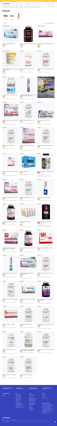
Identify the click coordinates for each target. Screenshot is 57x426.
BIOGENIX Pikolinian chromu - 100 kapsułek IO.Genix (45, 171)
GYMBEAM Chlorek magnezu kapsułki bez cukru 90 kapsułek (45, 273)
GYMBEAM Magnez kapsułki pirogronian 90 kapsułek (45, 349)
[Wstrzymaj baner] (52, 1)
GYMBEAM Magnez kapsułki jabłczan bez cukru (27, 197)
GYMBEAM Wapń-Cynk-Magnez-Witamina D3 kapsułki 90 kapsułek (45, 325)
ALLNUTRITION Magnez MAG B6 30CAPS (8, 43)
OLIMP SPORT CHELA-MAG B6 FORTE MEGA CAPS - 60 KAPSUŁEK (45, 44)
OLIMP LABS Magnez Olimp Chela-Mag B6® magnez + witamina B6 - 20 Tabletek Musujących (28, 95)
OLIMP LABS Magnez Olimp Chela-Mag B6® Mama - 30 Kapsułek (10, 120)
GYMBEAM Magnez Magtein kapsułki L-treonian (27, 120)
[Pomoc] (50, 4)
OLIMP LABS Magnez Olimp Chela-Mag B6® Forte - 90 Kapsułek (28, 248)
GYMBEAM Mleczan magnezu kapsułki (8, 145)
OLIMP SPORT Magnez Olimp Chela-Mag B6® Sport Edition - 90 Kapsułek (45, 299)
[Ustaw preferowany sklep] (48, 4)
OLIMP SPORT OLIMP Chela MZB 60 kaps (43, 120)
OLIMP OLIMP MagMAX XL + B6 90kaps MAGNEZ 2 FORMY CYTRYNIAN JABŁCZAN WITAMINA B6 (27, 350)
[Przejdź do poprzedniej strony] (26, 382)
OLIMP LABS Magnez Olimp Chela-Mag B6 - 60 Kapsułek (27, 146)
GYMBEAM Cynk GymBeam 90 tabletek (8, 349)
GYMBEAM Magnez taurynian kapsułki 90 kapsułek (45, 145)
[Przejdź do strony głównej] (6, 3)
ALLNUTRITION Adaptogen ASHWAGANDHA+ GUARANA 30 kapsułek (27, 273)
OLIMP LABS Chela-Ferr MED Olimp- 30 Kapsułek (44, 247)
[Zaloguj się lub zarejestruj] (52, 4)
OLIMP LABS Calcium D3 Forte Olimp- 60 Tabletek (27, 299)
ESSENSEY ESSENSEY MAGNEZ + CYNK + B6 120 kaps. (28, 43)
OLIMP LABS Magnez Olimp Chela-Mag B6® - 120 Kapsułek (10, 222)
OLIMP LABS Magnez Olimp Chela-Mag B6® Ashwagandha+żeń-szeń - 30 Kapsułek (9, 248)
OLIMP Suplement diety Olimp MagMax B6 (43, 197)
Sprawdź (46, 95)
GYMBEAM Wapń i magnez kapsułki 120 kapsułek (10, 299)
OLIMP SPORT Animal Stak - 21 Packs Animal (44, 221)
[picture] (11, 34)
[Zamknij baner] (54, 1)
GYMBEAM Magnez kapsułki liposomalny (26, 374)
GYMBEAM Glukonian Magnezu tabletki (26, 324)
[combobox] (51, 23)
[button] (43, 174)
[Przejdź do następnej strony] (31, 382)
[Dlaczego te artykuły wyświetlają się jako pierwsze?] (42, 23)
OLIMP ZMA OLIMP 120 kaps (24, 171)
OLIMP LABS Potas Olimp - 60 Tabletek (8, 324)
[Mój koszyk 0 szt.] (54, 4)
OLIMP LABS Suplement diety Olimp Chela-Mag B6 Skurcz (10, 172)
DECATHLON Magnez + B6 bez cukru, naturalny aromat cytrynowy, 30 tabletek (11, 69)
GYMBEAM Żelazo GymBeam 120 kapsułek (9, 374)
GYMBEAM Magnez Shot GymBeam (25, 221)
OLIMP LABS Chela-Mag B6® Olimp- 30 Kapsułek (9, 197)
